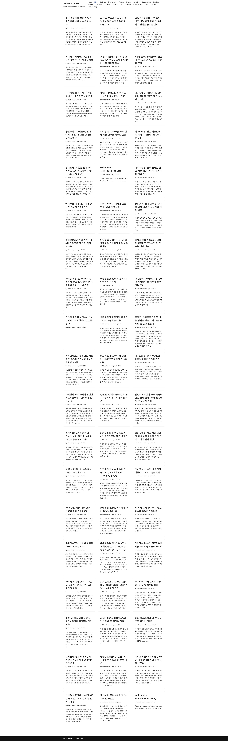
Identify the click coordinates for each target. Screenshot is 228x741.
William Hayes (71, 28)
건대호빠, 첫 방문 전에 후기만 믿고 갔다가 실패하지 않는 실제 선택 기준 (78, 170)
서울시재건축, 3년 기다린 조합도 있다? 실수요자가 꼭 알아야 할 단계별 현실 (114, 59)
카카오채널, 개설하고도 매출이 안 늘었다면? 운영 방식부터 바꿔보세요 (79, 359)
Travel (108, 4)
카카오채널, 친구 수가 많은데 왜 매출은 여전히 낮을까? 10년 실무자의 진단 (114, 585)
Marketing (136, 2)
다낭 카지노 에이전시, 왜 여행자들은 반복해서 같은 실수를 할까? (114, 243)
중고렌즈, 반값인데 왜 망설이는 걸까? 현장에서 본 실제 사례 (114, 359)
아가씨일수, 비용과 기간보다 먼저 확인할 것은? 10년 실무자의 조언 (148, 96)
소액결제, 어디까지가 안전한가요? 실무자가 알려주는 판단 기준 (79, 397)
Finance (121, 2)
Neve (65, 738)
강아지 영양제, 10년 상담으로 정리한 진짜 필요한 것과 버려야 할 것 (78, 585)
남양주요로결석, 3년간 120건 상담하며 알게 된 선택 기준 (113, 659)
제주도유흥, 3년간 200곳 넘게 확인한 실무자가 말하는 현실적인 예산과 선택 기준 (113, 546)
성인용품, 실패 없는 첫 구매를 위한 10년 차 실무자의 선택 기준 (148, 207)
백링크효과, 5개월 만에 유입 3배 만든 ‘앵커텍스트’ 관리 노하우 (79, 243)
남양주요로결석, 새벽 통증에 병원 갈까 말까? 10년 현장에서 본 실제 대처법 (148, 397)
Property (90, 4)
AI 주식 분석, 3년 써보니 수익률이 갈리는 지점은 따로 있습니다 (113, 21)
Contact (114, 4)
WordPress (79, 738)
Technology (99, 4)
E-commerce (112, 2)
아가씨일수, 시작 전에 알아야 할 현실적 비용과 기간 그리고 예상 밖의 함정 (148, 436)
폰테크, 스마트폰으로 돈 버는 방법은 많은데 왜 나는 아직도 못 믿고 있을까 (148, 320)
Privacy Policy (137, 4)
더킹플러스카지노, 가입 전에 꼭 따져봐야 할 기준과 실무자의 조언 (148, 281)
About (121, 4)
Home (90, 2)
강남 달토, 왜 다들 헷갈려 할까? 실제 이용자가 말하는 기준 (114, 397)
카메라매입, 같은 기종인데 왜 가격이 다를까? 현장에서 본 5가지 (148, 134)
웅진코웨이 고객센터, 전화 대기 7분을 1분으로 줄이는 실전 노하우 (78, 134)
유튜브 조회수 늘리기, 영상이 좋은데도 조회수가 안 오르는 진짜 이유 (148, 243)
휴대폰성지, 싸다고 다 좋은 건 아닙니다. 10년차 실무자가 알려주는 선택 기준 (78, 436)
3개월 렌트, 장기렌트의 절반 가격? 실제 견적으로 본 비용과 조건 (148, 59)
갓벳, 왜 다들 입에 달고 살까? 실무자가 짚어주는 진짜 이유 (78, 621)
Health (128, 2)
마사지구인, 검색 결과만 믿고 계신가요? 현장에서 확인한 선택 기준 (148, 170)
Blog (95, 2)
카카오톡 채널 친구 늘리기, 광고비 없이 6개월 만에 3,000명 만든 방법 (113, 472)
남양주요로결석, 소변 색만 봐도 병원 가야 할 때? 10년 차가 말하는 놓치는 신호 (148, 21)
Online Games (146, 2)
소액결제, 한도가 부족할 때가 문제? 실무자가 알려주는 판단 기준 (78, 659)
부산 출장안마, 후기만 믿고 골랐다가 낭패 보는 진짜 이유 (78, 21)
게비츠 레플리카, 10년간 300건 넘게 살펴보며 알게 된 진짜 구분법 (148, 659)
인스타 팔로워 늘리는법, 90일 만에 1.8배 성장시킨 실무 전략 (78, 320)
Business (103, 2)
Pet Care (156, 2)
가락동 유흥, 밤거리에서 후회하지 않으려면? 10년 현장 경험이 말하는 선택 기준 (78, 281)
